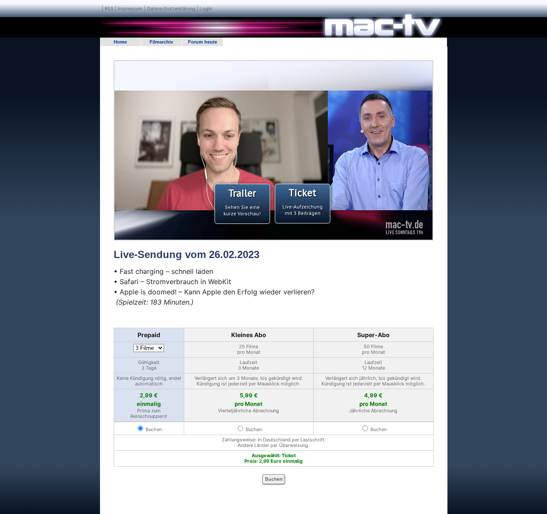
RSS (109, 9)
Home (120, 41)
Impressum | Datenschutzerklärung (156, 9)
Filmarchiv (161, 41)
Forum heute (202, 41)
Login (206, 9)
